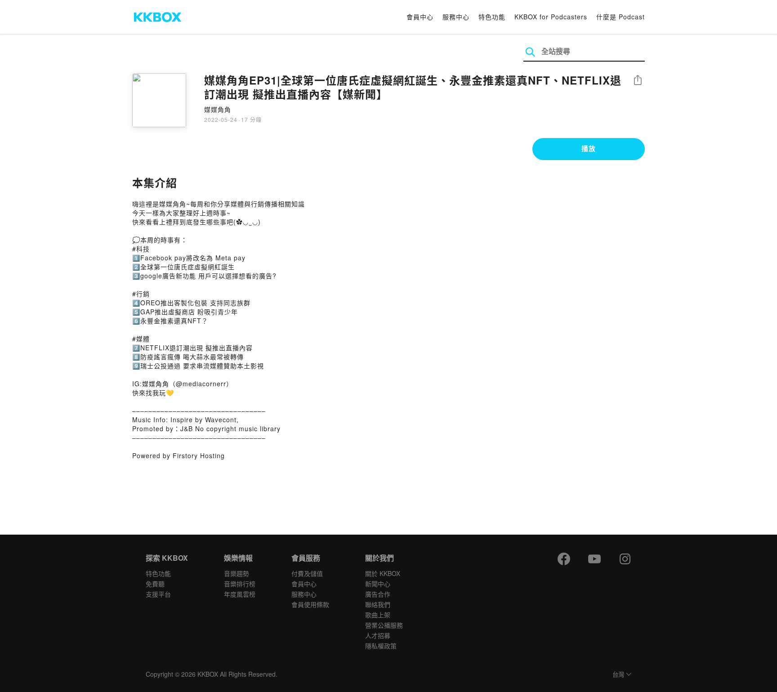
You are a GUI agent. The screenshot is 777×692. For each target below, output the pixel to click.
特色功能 (491, 16)
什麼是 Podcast (620, 16)
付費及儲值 (307, 573)
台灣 (618, 674)
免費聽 (155, 583)
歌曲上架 (377, 614)
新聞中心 (377, 583)
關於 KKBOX (382, 573)
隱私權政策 (381, 645)
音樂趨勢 (236, 573)
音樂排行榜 (239, 583)
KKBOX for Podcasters (550, 16)
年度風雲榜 (239, 593)
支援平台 (158, 593)
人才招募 (377, 635)
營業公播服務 (384, 625)
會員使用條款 (310, 604)
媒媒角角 (217, 109)
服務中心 (455, 16)
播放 (588, 148)
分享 (637, 80)
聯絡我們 (377, 604)
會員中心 (419, 16)
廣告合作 (377, 593)
